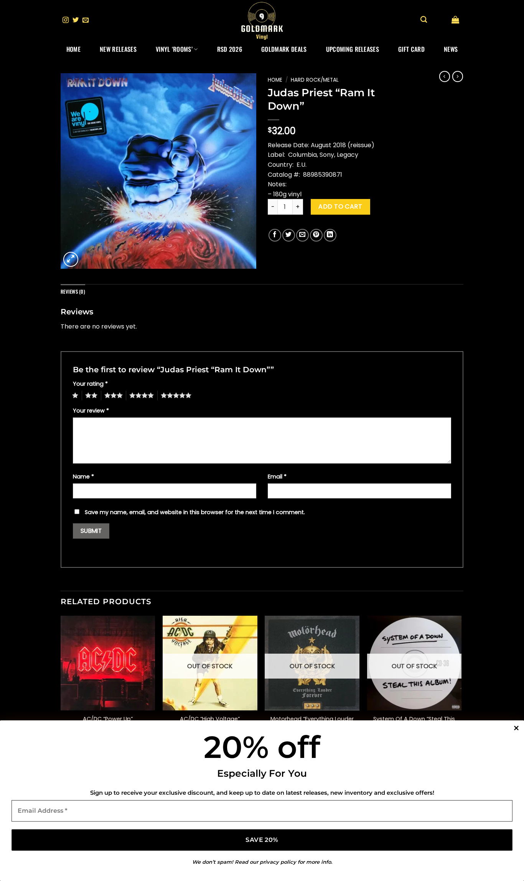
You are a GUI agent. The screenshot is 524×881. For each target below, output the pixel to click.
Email (277, 476)
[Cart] (455, 19)
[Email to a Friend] (302, 235)
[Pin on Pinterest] (316, 235)
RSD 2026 (229, 49)
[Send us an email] (85, 20)
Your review (91, 410)
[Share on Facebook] (275, 235)
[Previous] (61, 683)
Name (83, 476)
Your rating (90, 384)
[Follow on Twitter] (76, 20)
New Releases (118, 49)
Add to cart (340, 206)
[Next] (461, 683)
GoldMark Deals (283, 49)
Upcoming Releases (352, 49)
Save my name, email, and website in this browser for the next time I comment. (195, 512)
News (451, 49)
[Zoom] (70, 259)
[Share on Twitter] (288, 235)
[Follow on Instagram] (66, 20)
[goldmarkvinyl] (262, 20)
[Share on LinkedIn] (330, 235)
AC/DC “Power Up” (108, 719)
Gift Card (411, 49)
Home (73, 49)
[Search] (423, 20)
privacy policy (278, 862)
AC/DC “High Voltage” (210, 719)
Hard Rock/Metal (315, 80)
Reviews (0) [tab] (73, 291)
